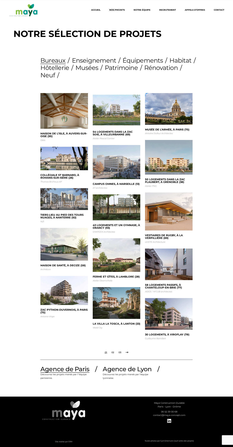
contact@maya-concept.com (169, 415)
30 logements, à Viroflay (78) (167, 334)
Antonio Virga (47, 316)
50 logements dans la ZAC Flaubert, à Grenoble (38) (165, 181)
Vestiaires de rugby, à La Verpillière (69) (164, 237)
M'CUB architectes (162, 291)
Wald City (97, 327)
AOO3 (148, 291)
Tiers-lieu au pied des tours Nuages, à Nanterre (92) (62, 216)
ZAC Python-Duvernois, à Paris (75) (64, 311)
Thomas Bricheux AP (51, 181)
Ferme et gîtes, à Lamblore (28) (116, 276)
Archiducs (45, 269)
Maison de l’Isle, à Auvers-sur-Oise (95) (63, 135)
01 (106, 352)
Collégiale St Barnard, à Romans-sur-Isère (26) (59, 176)
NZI (42, 221)
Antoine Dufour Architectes (159, 133)
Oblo (42, 140)
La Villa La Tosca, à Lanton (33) (116, 323)
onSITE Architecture (155, 242)
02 (112, 352)
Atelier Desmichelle (102, 280)
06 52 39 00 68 (169, 411)
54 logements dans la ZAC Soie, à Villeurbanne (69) (113, 133)
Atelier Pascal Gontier (104, 138)
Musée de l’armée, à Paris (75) (167, 129)
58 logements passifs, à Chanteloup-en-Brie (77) (163, 286)
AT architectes (100, 188)
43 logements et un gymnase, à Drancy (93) (116, 226)
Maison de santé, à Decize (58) (63, 265)
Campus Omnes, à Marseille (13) (116, 183)
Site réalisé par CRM (63, 442)
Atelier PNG (151, 186)
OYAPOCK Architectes (104, 231)
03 (120, 352)
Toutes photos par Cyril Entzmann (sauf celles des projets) (169, 441)
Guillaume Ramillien (155, 338)
